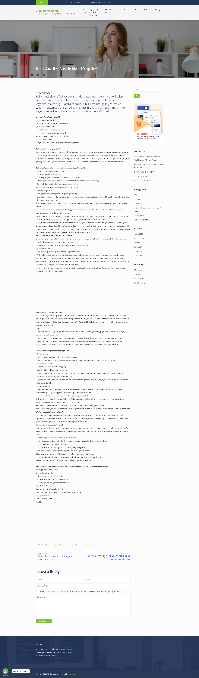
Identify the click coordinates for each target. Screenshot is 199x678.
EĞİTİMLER (123, 10)
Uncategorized (139, 215)
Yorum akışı (138, 279)
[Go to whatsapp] (5, 671)
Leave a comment (89, 545)
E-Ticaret (137, 199)
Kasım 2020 (138, 234)
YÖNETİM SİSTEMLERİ (142, 220)
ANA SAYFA (83, 11)
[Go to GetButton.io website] (5, 675)
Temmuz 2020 (139, 238)
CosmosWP (72, 674)
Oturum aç (138, 270)
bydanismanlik (72, 545)
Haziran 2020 (139, 243)
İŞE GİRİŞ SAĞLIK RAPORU (94, 12)
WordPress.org (139, 283)
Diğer (136, 195)
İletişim (42, 2)
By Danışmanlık (49, 10)
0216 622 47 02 (76, 2)
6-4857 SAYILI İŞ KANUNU (144, 172)
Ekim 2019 (138, 256)
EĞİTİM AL (108, 11)
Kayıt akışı (137, 274)
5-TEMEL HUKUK (140, 176)
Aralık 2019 (138, 251)
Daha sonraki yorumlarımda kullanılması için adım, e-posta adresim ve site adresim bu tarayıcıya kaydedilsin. (79, 591)
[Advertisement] (59, 294)
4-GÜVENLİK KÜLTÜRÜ (142, 181)
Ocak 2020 (138, 247)
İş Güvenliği (57, 545)
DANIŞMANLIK (141, 10)
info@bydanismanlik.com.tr (101, 2)
